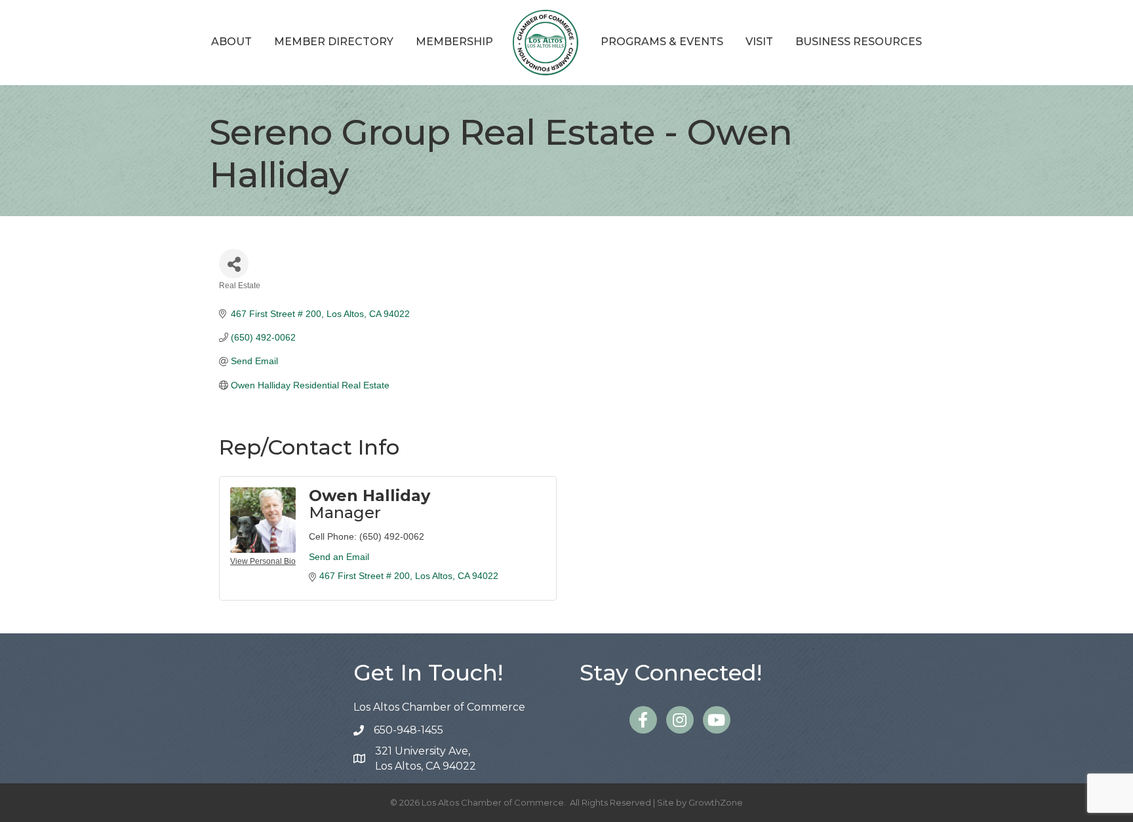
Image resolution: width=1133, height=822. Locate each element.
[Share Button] (233, 263)
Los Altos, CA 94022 (425, 758)
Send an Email (339, 556)
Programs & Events (662, 41)
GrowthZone (715, 802)
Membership (454, 41)
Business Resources (858, 41)
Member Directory (333, 41)
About (231, 41)
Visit (759, 41)
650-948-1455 (408, 730)
